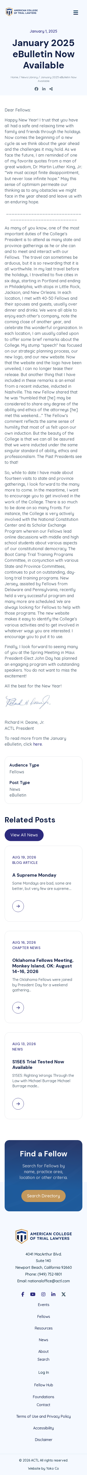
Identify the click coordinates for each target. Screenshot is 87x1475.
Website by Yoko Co (43, 1468)
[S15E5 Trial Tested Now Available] (18, 1104)
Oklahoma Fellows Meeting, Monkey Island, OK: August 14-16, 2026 (43, 965)
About (43, 1351)
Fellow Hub (43, 1385)
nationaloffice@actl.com (49, 1281)
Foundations (43, 1396)
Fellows (43, 1316)
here (37, 744)
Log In (43, 1372)
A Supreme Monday (34, 875)
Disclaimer (43, 1439)
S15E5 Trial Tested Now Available (38, 1064)
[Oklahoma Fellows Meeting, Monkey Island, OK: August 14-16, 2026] (18, 1008)
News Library (29, 77)
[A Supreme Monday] (18, 906)
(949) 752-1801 (50, 1274)
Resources (44, 1328)
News (43, 1339)
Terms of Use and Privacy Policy (43, 1416)
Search (43, 1359)
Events (43, 1305)
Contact (43, 1405)
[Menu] (75, 12)
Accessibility (43, 1428)
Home (14, 77)
